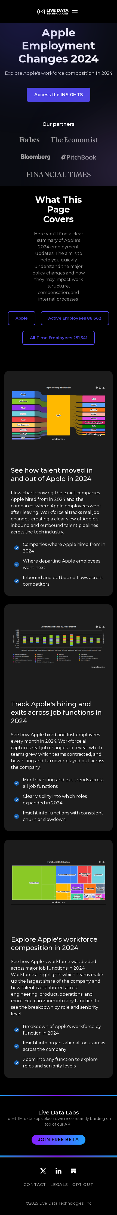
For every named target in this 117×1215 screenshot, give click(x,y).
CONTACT (35, 1184)
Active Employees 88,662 (74, 318)
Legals (59, 1184)
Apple (22, 318)
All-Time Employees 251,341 (58, 337)
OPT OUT (82, 1184)
